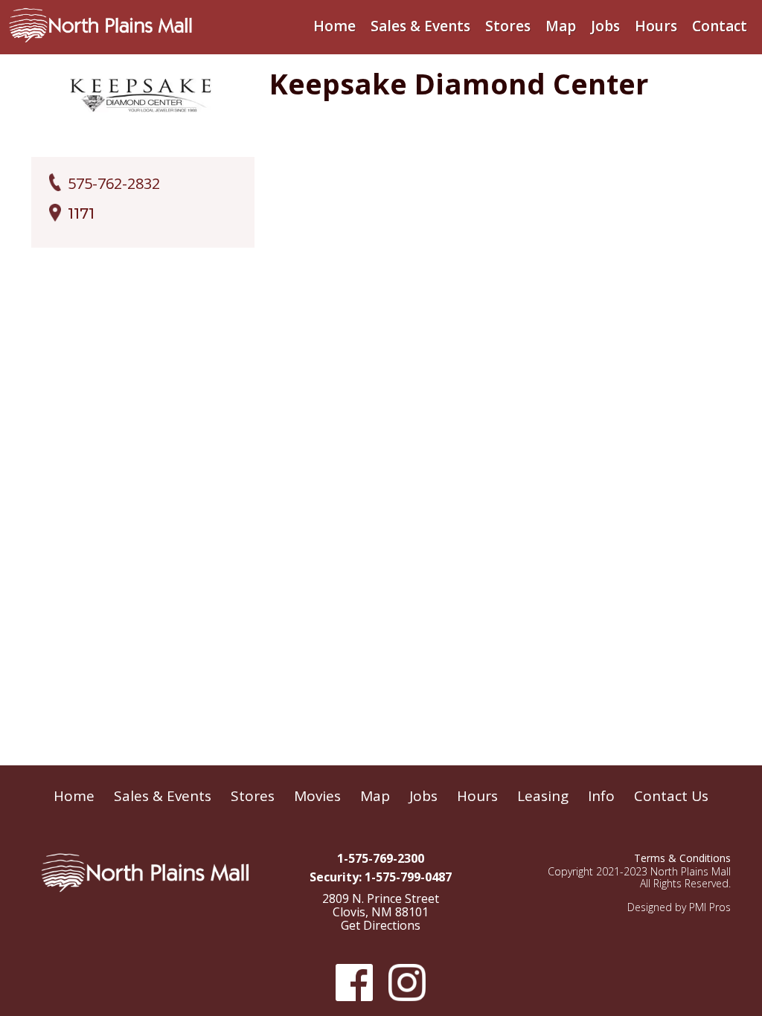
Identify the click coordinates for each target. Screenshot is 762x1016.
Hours (656, 26)
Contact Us (671, 796)
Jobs (605, 26)
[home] (100, 22)
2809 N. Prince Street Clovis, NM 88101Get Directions (380, 912)
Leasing (543, 796)
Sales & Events (420, 26)
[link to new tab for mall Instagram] (405, 982)
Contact (719, 26)
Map (560, 26)
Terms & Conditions (682, 858)
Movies (317, 796)
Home (334, 26)
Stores (508, 26)
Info (601, 796)
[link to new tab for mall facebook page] (352, 982)
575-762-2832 (114, 184)
